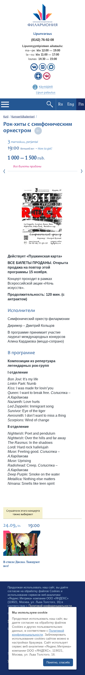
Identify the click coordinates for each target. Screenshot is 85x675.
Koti (5, 116)
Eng (70, 104)
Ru (60, 104)
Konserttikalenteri (23, 116)
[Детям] (47, 78)
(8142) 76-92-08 (42, 40)
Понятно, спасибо (58, 662)
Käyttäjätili (46, 87)
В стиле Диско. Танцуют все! (21, 564)
